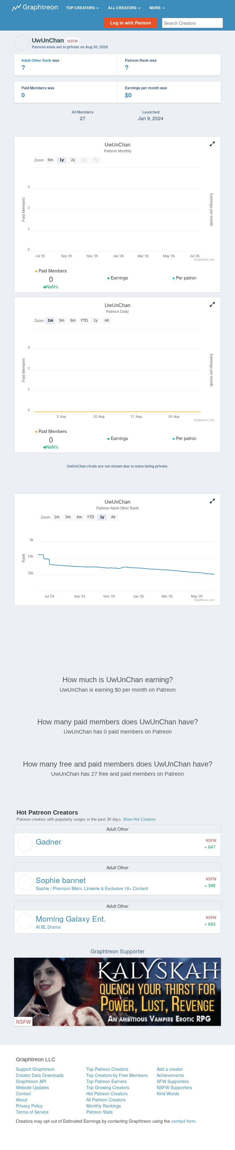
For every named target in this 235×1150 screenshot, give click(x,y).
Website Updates (32, 1087)
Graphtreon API (31, 1081)
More (156, 7)
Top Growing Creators (107, 1087)
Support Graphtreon (35, 1069)
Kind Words (168, 1093)
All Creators (122, 7)
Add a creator (170, 1069)
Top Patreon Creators (107, 1069)
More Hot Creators (139, 819)
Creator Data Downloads (40, 1075)
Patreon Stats (99, 1112)
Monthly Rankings (103, 1106)
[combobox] (192, 23)
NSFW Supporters (174, 1087)
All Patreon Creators (105, 1099)
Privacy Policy (29, 1106)
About (21, 1099)
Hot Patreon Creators (107, 1093)
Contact (23, 1093)
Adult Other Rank (36, 60)
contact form (183, 1121)
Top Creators (81, 7)
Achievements (170, 1075)
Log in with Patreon (130, 23)
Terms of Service (32, 1112)
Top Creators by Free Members (116, 1075)
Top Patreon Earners (106, 1081)
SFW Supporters (173, 1081)
